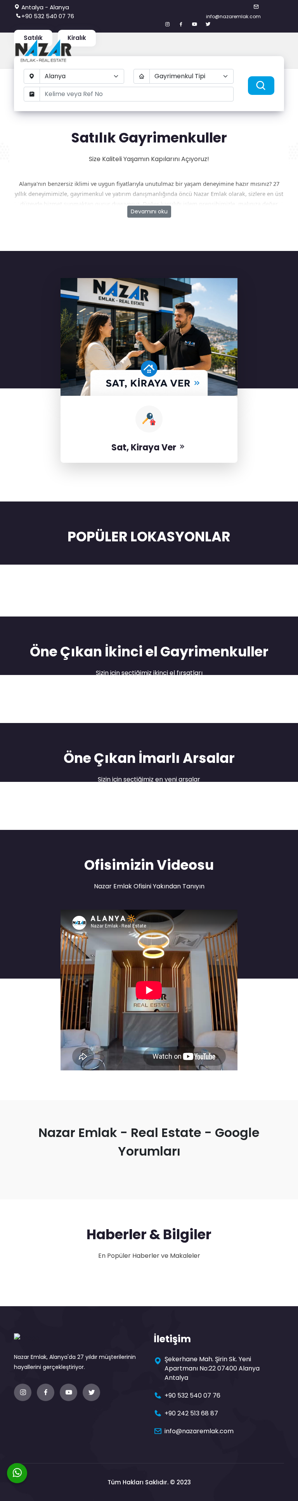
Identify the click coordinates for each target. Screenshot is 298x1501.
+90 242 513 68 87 (191, 1413)
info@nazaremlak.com (233, 16)
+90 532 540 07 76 (47, 16)
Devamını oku (149, 211)
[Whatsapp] (17, 1473)
